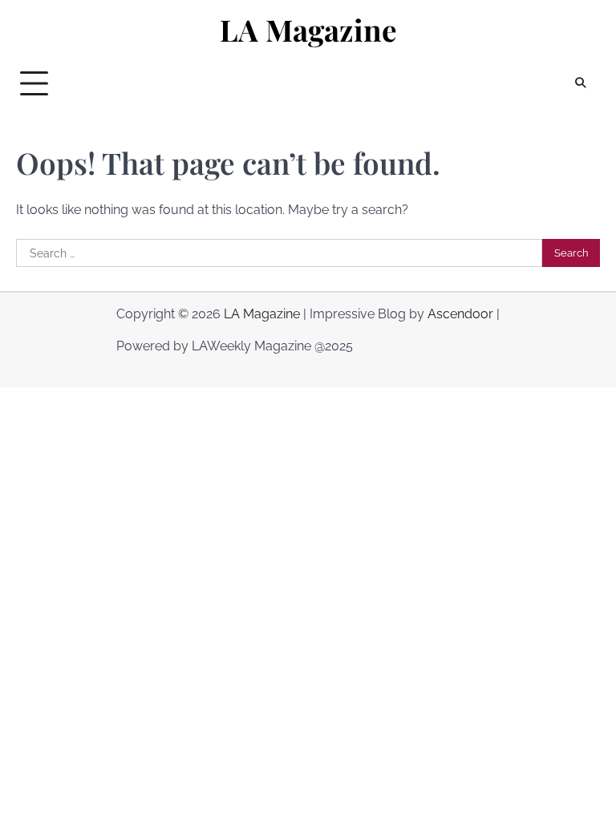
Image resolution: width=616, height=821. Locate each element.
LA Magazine (308, 29)
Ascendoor (460, 314)
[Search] (580, 83)
